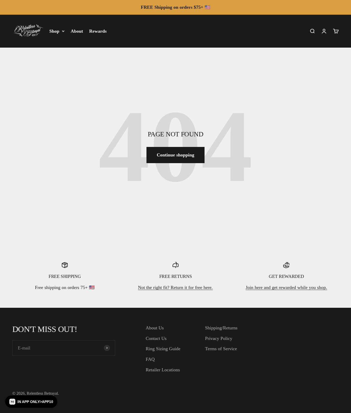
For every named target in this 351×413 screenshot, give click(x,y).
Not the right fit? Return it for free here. (175, 287)
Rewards (98, 30)
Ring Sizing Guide (163, 348)
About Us (155, 327)
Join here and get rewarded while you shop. (286, 287)
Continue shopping (175, 154)
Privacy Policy (218, 338)
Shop (54, 30)
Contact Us (156, 338)
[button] (31, 402)
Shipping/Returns (221, 327)
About (77, 30)
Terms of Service (221, 348)
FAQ (150, 359)
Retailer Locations (163, 369)
